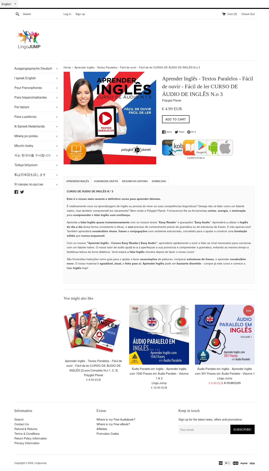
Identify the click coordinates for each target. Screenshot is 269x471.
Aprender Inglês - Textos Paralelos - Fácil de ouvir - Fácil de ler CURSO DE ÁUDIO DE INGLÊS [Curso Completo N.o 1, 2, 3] (93, 365)
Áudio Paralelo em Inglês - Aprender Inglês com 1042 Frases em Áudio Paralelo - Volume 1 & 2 (159, 373)
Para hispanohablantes (36, 97)
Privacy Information (26, 443)
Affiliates (101, 429)
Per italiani (36, 107)
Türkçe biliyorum (36, 165)
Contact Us (21, 424)
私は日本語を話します (36, 174)
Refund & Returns (25, 429)
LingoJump (40, 462)
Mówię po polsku (36, 136)
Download (159, 181)
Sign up (80, 14)
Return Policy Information (30, 438)
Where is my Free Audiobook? (115, 419)
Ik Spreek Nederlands (36, 126)
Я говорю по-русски (36, 184)
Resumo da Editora (135, 181)
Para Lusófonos (36, 116)
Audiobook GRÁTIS (106, 181)
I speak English (36, 78)
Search (19, 419)
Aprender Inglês (77, 181)
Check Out (248, 14)
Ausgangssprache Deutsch (36, 68)
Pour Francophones (36, 87)
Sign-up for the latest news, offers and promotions (210, 419)
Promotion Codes (107, 433)
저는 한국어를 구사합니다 (36, 155)
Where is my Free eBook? (113, 424)
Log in (67, 14)
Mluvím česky (36, 145)
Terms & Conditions (27, 433)
